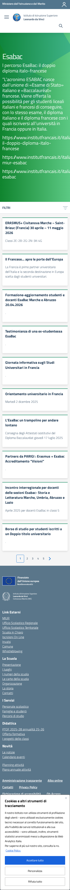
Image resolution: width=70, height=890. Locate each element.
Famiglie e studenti (14, 711)
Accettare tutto (35, 860)
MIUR (6, 618)
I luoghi (7, 669)
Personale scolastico (15, 706)
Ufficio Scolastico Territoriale (20, 627)
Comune (7, 646)
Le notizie (8, 752)
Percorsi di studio (13, 716)
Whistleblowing (12, 651)
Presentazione (11, 664)
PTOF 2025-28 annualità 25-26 (23, 729)
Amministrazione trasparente (22, 780)
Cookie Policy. (13, 850)
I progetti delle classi (15, 738)
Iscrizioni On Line (13, 637)
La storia (7, 688)
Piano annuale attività (16, 769)
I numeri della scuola (15, 674)
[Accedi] (64, 4)
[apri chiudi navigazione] (6, 17)
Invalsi (6, 641)
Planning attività (13, 764)
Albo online (55, 780)
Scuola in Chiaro (12, 632)
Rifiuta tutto (35, 881)
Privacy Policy (28, 787)
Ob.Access (54, 793)
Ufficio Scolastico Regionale (20, 622)
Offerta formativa (13, 734)
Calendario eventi (13, 757)
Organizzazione (12, 683)
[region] (35, 842)
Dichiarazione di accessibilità (21, 793)
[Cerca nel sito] (61, 26)
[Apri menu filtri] (65, 207)
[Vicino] (66, 798)
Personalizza (35, 871)
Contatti (7, 693)
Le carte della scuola (15, 678)
